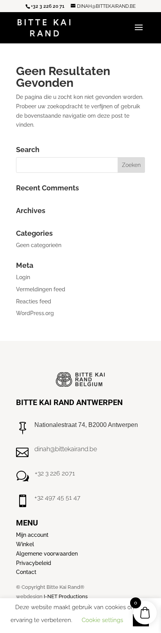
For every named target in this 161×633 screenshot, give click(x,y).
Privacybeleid (33, 563)
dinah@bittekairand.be (65, 449)
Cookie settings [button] (102, 620)
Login (23, 277)
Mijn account (32, 535)
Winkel (25, 544)
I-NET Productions (66, 596)
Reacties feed (33, 301)
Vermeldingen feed (40, 289)
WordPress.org (35, 313)
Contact (26, 572)
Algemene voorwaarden (47, 554)
